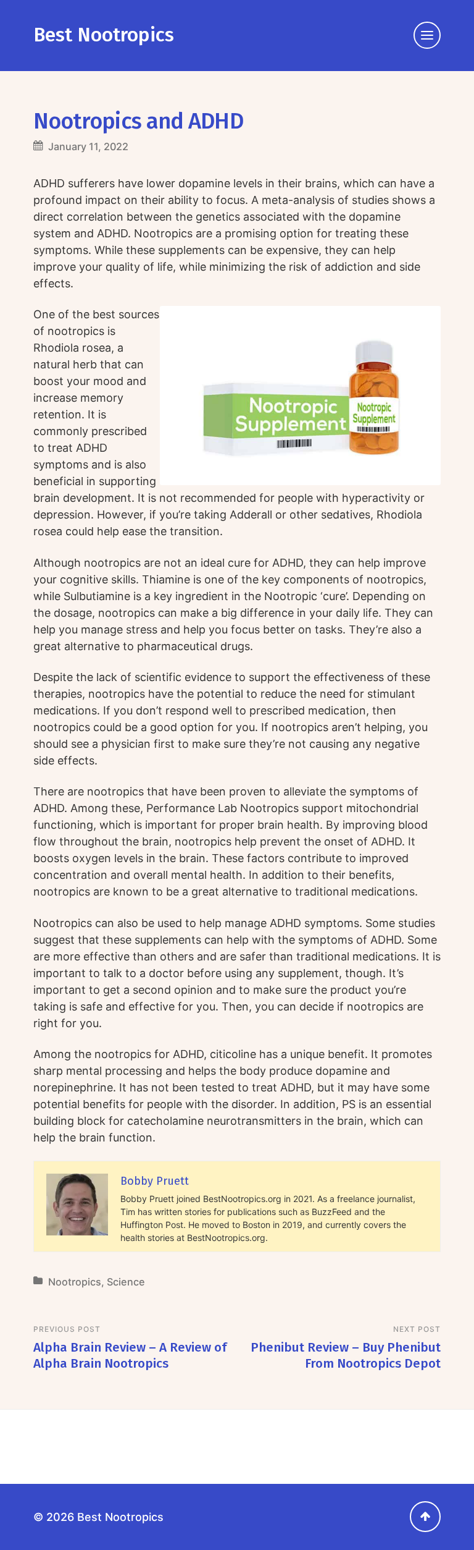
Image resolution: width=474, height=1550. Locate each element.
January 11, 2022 (88, 146)
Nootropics (74, 1282)
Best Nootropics (103, 34)
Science (126, 1282)
